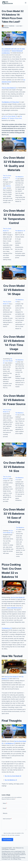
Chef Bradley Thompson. (8, 849)
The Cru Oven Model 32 (9, 87)
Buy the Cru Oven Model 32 (13, 776)
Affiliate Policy (17, 859)
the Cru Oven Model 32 (10, 116)
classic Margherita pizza (14, 607)
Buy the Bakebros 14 (11, 780)
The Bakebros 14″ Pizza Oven (10, 102)
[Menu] (25, 2)
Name (5, 803)
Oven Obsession (17, 848)
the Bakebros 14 (10, 743)
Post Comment (7, 839)
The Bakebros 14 (20, 230)
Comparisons (5, 27)
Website (5, 813)
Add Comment (7, 818)
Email (5, 808)
